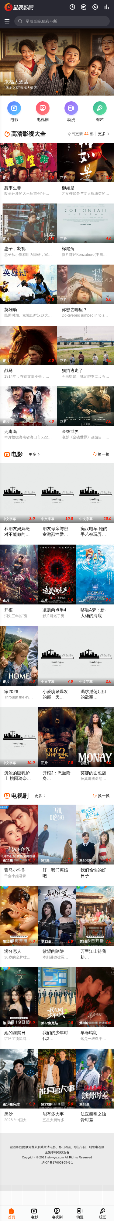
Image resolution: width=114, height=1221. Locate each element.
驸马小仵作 (15, 870)
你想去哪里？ (74, 309)
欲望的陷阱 (53, 951)
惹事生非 (12, 187)
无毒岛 (10, 431)
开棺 (8, 609)
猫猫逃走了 (72, 370)
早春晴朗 (89, 1032)
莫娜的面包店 (93, 772)
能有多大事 (53, 1114)
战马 (8, 370)
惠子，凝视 (15, 248)
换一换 (101, 454)
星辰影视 (19, 7)
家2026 (11, 691)
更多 (103, 134)
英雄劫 (10, 309)
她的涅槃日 (15, 1032)
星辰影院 (16, 1147)
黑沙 (8, 1114)
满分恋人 (12, 951)
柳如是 (68, 187)
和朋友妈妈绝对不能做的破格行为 (17, 534)
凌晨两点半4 (54, 609)
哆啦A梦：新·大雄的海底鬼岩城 (93, 615)
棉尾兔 (68, 248)
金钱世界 (70, 431)
